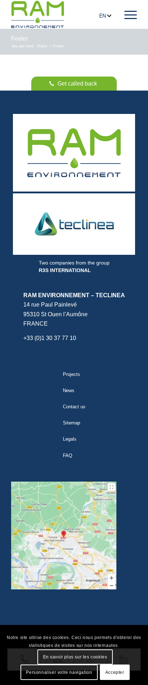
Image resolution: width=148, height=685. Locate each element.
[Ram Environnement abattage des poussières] (37, 14)
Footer (19, 39)
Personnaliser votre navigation (59, 672)
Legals (70, 439)
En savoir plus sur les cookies (75, 656)
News (68, 390)
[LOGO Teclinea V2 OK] (74, 224)
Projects (71, 374)
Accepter (114, 672)
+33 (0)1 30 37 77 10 (49, 338)
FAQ (67, 455)
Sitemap (71, 423)
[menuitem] (127, 14)
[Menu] (127, 14)
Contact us (74, 406)
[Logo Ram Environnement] (74, 153)
